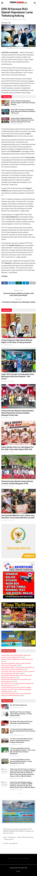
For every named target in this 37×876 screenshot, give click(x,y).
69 (13, 452)
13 (22, 106)
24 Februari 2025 (15, 778)
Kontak (9, 858)
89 (13, 486)
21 (22, 115)
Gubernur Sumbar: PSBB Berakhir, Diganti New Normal (17, 659)
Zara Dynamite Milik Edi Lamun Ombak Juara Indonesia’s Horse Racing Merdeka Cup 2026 (18, 516)
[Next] (20, 794)
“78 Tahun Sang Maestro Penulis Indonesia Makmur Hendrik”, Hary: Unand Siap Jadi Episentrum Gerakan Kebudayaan (22, 750)
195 (22, 707)
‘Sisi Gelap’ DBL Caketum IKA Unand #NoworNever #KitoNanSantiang (21, 722)
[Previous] (17, 794)
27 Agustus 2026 (16, 106)
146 (22, 789)
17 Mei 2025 (13, 756)
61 (22, 123)
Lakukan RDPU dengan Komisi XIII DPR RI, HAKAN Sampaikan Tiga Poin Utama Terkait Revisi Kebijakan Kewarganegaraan (16, 689)
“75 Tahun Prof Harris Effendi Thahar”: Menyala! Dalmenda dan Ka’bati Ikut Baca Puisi (22, 731)
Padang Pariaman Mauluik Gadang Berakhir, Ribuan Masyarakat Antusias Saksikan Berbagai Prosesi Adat (22, 120)
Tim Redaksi (25, 858)
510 (19, 725)
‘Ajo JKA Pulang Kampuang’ (18, 705)
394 (19, 717)
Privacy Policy (17, 858)
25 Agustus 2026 (16, 123)
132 (21, 744)
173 (19, 756)
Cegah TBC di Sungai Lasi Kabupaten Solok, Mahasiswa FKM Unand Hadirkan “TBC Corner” (23, 111)
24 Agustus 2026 (6, 486)
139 (13, 520)
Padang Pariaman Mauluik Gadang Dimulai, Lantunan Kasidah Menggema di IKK (17, 482)
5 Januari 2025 (14, 744)
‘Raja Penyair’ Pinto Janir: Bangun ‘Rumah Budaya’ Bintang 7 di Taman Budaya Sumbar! (21, 713)
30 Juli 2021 (14, 725)
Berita (5, 336)
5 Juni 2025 (13, 765)
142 (19, 765)
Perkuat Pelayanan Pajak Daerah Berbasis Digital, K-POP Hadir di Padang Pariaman (23, 102)
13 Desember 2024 (15, 735)
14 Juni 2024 (14, 717)
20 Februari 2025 (15, 707)
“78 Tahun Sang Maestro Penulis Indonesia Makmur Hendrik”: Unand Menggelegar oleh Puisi (21, 761)
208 (22, 778)
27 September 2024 (6, 19)
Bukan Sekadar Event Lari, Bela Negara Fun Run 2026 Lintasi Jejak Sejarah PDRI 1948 (17, 448)
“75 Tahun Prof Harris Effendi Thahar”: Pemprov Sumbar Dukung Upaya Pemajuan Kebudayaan (21, 740)
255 (23, 735)
